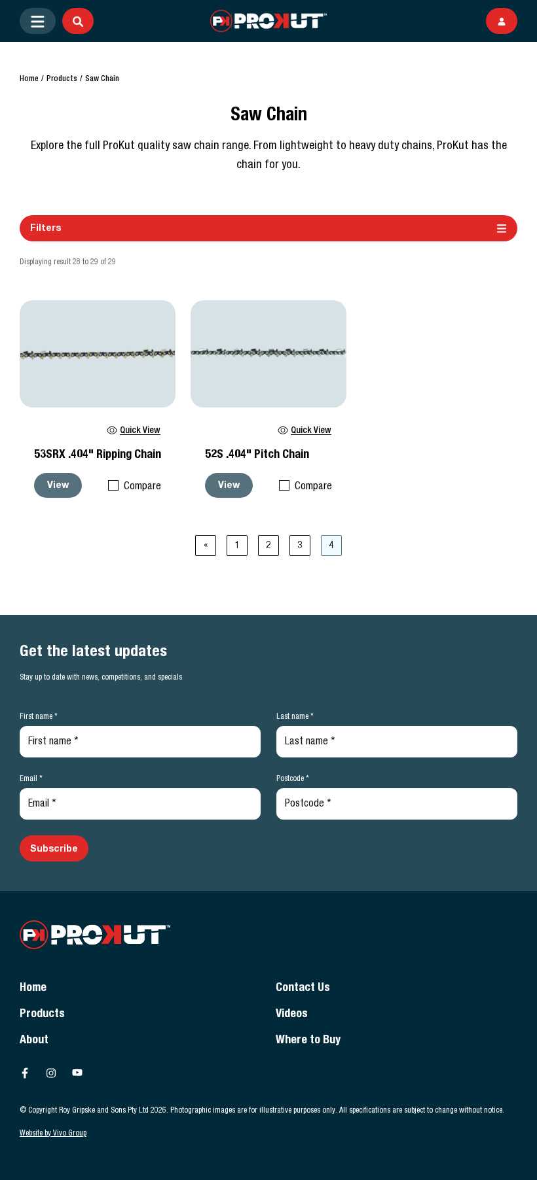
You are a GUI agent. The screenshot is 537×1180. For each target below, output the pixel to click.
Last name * (295, 717)
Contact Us (303, 988)
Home (29, 79)
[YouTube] (77, 1072)
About (34, 1041)
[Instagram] (51, 1072)
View (58, 486)
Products (61, 79)
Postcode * (292, 779)
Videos (292, 1014)
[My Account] (501, 21)
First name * (39, 717)
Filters (45, 229)
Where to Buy (308, 1041)
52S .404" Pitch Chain (257, 455)
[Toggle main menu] (38, 21)
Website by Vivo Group (53, 1133)
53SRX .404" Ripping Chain (97, 455)
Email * (31, 779)
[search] (78, 21)
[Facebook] (25, 1072)
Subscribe (54, 849)
